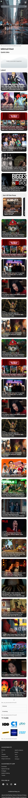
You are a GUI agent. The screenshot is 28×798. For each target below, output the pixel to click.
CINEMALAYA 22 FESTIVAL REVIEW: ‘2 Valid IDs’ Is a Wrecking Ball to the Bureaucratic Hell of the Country (12, 614)
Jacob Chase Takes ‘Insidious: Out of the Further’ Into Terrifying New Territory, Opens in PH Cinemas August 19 (14, 594)
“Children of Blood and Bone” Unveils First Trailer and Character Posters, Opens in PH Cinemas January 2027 (13, 794)
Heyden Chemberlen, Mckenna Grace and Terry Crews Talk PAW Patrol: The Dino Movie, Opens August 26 (13, 554)
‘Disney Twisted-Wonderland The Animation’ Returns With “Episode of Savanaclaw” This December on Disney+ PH (13, 754)
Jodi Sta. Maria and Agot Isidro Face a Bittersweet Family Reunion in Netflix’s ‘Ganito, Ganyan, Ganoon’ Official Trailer (13, 734)
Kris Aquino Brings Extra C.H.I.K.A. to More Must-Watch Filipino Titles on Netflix (12, 534)
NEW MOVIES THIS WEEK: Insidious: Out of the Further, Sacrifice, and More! (13, 255)
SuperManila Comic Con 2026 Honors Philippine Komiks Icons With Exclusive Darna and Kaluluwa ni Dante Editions (12, 108)
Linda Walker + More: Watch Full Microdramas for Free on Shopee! (12, 475)
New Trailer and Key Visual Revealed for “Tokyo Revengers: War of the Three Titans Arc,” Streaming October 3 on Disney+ (13, 88)
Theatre (4, 165)
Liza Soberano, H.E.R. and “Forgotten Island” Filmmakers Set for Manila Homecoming (13, 274)
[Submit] (25, 6)
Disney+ (5, 85)
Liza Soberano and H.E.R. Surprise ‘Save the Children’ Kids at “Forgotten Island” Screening (13, 148)
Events (3, 104)
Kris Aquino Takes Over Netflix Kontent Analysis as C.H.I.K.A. (13, 295)
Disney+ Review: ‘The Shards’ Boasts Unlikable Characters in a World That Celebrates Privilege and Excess (13, 654)
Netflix (5, 293)
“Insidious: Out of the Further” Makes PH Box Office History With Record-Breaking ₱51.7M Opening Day (13, 188)
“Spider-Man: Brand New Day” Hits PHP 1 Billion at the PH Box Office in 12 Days (14, 635)
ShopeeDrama (7, 473)
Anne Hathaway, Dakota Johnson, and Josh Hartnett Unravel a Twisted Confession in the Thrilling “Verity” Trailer (13, 574)
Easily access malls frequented (14, 61)
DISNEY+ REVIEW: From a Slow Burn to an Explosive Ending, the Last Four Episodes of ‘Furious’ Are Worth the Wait (13, 694)
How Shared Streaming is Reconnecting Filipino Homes (11, 213)
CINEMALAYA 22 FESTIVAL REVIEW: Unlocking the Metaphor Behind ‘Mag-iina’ (12, 334)
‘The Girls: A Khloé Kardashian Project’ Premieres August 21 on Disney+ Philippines (11, 774)
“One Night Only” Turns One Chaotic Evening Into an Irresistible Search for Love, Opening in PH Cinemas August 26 (13, 494)
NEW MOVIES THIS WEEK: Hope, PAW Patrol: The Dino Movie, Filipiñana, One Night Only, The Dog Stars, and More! (12, 128)
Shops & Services (9, 104)
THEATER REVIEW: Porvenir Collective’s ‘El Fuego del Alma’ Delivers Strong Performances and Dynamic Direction (13, 168)
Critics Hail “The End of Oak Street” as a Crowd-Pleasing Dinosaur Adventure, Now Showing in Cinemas (13, 514)
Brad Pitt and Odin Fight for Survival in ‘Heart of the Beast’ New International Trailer (12, 314)
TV (2, 85)
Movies (3, 124)
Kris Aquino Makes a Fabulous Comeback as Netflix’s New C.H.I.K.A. (13, 675)
